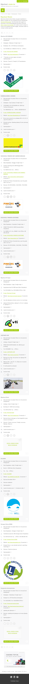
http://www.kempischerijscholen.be (15, 606)
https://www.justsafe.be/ (13, 354)
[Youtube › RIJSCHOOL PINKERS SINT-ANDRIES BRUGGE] (14, 197)
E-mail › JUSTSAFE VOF (9, 352)
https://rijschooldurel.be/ (13, 415)
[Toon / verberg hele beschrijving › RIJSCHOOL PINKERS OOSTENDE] (15, 241)
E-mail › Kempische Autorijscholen (11, 603)
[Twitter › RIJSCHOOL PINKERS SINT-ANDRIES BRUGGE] (4, 197)
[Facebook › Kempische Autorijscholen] (8, 623)
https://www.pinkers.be (13, 238)
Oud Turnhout (12, 102)
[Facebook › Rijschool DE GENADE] (8, 70)
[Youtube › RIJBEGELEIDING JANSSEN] (14, 135)
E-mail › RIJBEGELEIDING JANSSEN (12, 112)
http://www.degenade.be (13, 54)
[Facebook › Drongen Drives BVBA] (8, 558)
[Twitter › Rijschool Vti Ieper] (4, 316)
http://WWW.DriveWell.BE (13, 476)
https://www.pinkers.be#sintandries (15, 176)
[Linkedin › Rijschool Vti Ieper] (11, 316)
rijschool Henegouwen (6, 22)
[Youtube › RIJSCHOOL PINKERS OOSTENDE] (14, 257)
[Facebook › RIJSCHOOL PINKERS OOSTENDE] (8, 257)
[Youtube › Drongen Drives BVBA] (14, 558)
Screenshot (22, 54)
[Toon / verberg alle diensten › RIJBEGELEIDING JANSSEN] (15, 123)
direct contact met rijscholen (7, 25)
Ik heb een (22, 1)
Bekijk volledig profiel (11, 90)
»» (12, 32)
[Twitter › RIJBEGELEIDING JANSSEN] (4, 135)
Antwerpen (5, 43)
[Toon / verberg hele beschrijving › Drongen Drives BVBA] (15, 545)
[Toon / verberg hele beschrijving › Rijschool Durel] (15, 419)
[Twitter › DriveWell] (4, 494)
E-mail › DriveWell (7, 473)
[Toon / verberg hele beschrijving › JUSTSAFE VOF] (15, 358)
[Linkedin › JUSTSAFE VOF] (11, 375)
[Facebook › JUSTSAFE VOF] (8, 375)
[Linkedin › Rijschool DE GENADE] (11, 70)
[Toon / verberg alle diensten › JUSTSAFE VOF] (15, 362)
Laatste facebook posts (9, 129)
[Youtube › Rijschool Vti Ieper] (14, 316)
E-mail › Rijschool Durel (8, 412)
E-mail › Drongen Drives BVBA (10, 539)
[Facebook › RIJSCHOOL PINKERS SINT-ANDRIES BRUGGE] (8, 197)
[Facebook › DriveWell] (8, 494)
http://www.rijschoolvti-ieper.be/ (15, 296)
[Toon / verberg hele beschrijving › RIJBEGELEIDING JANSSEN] (15, 119)
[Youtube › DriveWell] (14, 494)
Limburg (5, 342)
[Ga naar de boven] (27, 91)
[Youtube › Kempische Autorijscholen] (14, 623)
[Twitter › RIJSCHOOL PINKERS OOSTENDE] (4, 257)
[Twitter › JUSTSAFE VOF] (4, 375)
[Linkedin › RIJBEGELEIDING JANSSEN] (11, 135)
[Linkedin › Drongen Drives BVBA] (11, 558)
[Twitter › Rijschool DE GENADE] (4, 70)
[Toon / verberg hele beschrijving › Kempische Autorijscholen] (15, 610)
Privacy (17, 680)
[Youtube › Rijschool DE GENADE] (14, 70)
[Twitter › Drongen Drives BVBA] (4, 558)
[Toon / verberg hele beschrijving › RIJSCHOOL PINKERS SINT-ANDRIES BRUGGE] (15, 181)
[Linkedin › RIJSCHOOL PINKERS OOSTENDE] (11, 257)
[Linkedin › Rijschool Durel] (11, 435)
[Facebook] (14, 677)
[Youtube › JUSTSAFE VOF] (14, 375)
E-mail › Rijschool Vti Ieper (9, 293)
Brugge (13, 162)
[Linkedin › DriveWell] (11, 494)
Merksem (11, 43)
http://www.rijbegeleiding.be (14, 115)
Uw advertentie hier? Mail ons (14, 666)
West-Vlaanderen (7, 162)
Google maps (18, 43)
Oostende (14, 224)
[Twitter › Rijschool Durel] (4, 435)
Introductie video (20, 488)
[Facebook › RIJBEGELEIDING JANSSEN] (8, 135)
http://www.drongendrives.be (14, 542)
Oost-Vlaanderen (7, 465)
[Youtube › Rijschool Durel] (14, 435)
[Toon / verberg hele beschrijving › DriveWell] (15, 479)
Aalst (13, 465)
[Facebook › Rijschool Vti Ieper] (8, 316)
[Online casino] (14, 652)
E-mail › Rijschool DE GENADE (10, 51)
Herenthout (11, 594)
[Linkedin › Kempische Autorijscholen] (11, 623)
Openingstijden (7, 64)
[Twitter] (11, 677)
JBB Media (13, 680)
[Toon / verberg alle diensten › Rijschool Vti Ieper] (15, 303)
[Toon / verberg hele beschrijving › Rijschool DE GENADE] (15, 58)
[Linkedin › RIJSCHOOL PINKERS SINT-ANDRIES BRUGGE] (11, 197)
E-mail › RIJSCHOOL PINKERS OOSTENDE (13, 235)
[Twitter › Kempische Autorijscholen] (4, 623)
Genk (9, 404)
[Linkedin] (17, 677)
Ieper (13, 284)
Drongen (14, 530)
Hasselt (10, 342)
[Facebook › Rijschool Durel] (8, 435)
